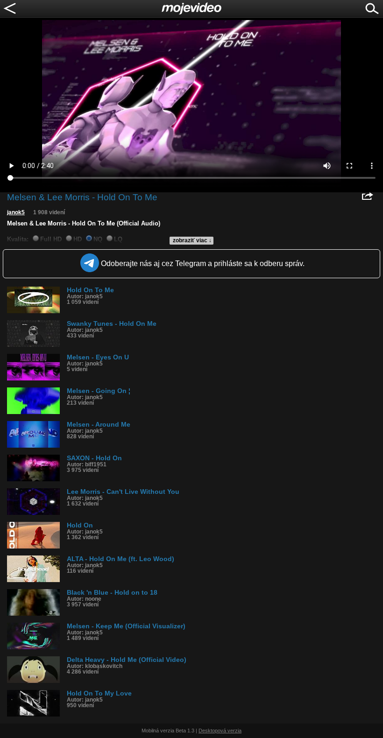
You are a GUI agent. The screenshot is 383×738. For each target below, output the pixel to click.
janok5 (16, 212)
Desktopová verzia (220, 730)
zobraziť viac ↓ (192, 240)
